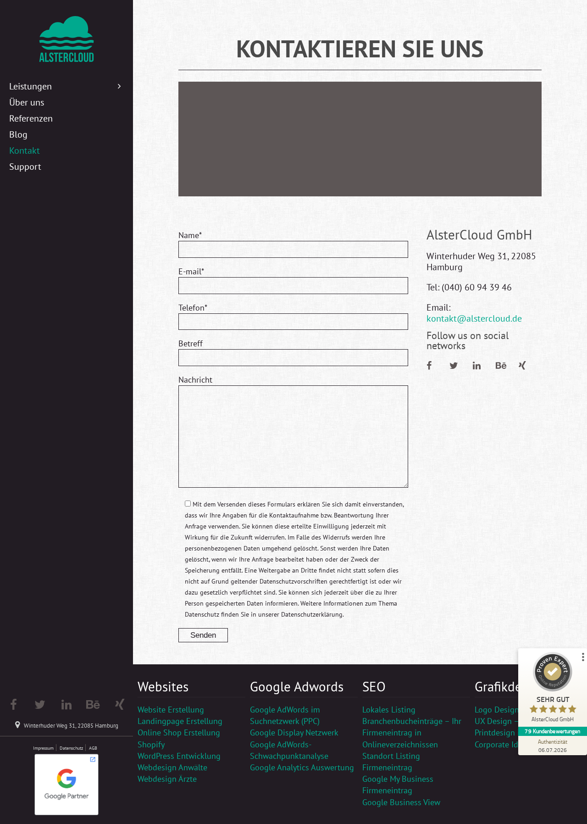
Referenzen (31, 118)
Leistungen (30, 86)
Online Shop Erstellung (179, 732)
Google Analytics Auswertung (302, 767)
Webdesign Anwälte (172, 767)
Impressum (43, 748)
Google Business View (401, 802)
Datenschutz (71, 748)
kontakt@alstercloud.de (474, 318)
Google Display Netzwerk (294, 732)
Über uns (26, 102)
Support (25, 167)
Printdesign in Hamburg (517, 732)
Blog (18, 134)
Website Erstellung (171, 709)
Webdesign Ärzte (167, 779)
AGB (93, 748)
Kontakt (24, 150)
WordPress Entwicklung (179, 756)
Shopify (151, 744)
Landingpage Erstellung (180, 721)
